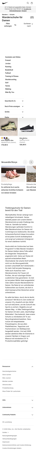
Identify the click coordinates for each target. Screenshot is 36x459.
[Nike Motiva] (27, 127)
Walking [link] (8, 89)
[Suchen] (28, 3)
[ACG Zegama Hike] (9, 127)
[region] (18, 100)
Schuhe (12, 14)
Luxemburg (8, 422)
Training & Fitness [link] (11, 76)
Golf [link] (6, 82)
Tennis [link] (7, 86)
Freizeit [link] (8, 60)
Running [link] (8, 67)
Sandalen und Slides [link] (12, 57)
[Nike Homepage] (5, 3)
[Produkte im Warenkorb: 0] (32, 3)
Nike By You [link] (9, 92)
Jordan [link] (7, 63)
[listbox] (26, 24)
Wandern (5, 14)
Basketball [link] (9, 70)
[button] (14, 101)
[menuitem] (5, 432)
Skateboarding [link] (10, 79)
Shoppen (24, 11)
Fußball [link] (8, 73)
